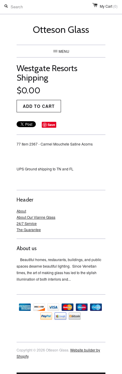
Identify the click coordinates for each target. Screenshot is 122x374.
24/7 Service (27, 223)
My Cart (109, 6)
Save (51, 124)
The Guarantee (29, 229)
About (21, 210)
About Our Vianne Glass (36, 217)
